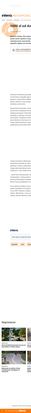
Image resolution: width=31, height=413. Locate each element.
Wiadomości (16, 20)
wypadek (14, 244)
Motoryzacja (9, 20)
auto (22, 244)
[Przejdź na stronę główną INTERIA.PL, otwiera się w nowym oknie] (7, 15)
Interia (3, 20)
